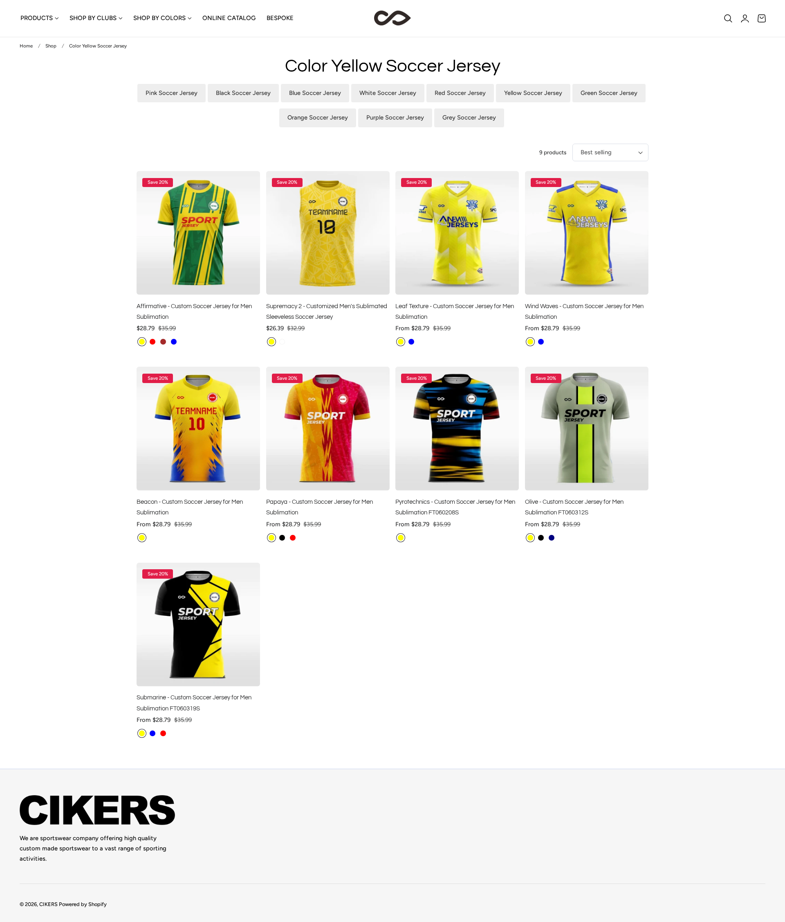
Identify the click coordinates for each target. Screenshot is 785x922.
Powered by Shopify (83, 904)
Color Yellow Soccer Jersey (98, 46)
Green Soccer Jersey (609, 93)
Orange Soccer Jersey (317, 117)
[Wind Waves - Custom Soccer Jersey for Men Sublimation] (586, 233)
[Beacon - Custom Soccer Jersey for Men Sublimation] (198, 428)
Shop (50, 46)
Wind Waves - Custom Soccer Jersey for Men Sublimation (584, 311)
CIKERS (48, 904)
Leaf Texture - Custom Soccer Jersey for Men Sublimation (454, 311)
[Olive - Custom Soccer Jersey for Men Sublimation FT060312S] (586, 428)
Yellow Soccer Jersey (533, 93)
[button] (728, 18)
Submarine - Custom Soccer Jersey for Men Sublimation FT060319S (194, 702)
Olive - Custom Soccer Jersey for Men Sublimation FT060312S (574, 507)
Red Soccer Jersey (460, 93)
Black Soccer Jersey (243, 93)
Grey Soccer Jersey (469, 117)
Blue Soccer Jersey (315, 93)
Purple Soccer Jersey (395, 117)
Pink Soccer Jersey (171, 93)
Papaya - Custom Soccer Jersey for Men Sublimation (319, 507)
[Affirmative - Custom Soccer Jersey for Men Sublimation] (198, 233)
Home (26, 46)
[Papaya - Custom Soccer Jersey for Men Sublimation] (328, 428)
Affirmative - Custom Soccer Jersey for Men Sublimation (194, 311)
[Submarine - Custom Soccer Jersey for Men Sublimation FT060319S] (198, 624)
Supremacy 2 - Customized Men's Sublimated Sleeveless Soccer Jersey (326, 311)
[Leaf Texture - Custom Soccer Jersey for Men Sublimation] (457, 233)
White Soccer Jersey (387, 93)
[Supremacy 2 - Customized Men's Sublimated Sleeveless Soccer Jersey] (328, 233)
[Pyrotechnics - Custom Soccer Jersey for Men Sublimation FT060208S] (457, 428)
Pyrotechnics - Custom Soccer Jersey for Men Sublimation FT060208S (455, 507)
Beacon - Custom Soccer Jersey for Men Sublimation (190, 507)
